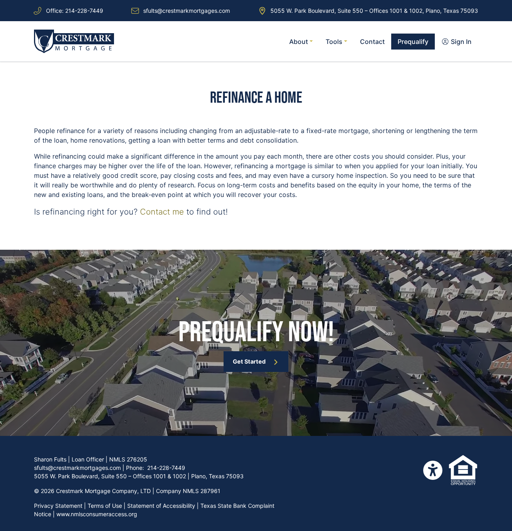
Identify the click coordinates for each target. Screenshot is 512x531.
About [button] (299, 42)
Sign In (460, 42)
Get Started (249, 361)
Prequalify (413, 42)
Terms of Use (105, 505)
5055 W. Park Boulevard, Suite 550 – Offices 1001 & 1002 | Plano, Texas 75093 (139, 476)
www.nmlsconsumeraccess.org (96, 514)
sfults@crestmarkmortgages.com (186, 10)
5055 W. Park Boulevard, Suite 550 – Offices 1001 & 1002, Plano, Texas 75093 (374, 10)
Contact (372, 42)
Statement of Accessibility (161, 505)
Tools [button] (335, 42)
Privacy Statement (58, 505)
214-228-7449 (84, 10)
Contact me (162, 212)
